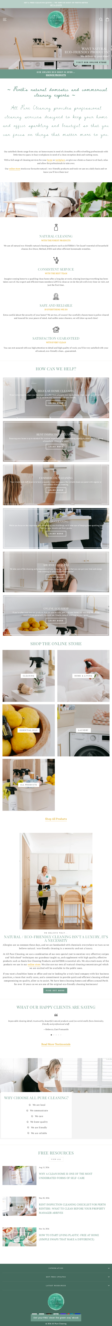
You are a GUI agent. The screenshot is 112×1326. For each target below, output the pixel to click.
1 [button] (45, 68)
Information (56, 1268)
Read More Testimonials (55, 1044)
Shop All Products (56, 819)
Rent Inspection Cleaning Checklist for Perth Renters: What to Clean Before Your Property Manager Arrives (72, 1209)
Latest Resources (56, 1286)
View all (56, 1159)
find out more (55, 990)
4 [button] (67, 68)
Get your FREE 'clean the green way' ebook (55, 1317)
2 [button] (52, 68)
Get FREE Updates (56, 1277)
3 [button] (60, 68)
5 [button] (61, 1035)
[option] (56, 4)
